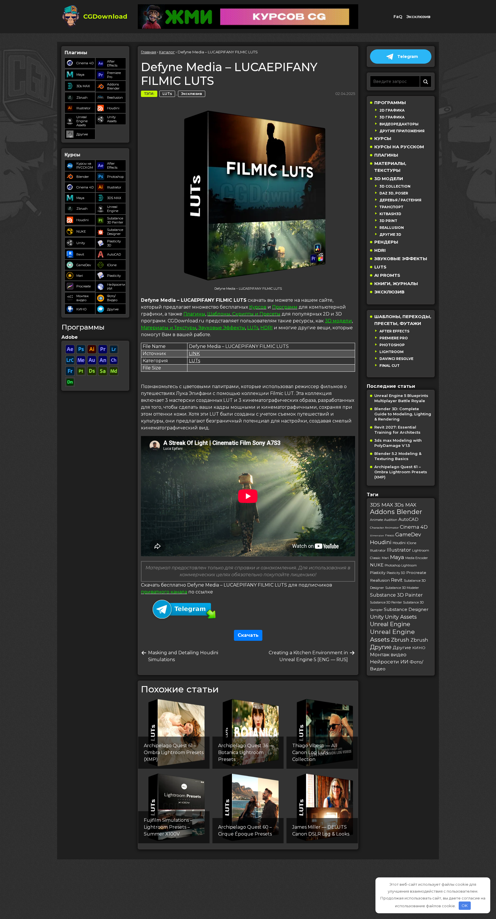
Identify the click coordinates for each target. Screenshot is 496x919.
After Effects (112, 63)
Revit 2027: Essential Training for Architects (397, 430)
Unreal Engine (112, 209)
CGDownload (105, 16)
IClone (112, 265)
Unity (80, 243)
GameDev (83, 265)
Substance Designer (115, 232)
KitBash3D (390, 214)
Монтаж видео (82, 298)
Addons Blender (113, 86)
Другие (82, 134)
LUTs (167, 93)
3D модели (338, 321)
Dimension (377, 535)
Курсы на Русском (399, 146)
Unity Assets (112, 119)
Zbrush (82, 98)
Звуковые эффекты (400, 258)
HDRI (266, 327)
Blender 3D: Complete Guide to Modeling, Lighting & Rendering (402, 413)
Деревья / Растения (400, 200)
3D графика (392, 117)
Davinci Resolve (396, 359)
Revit (80, 254)
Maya (80, 75)
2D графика (392, 110)
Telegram (407, 56)
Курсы (382, 138)
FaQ (398, 16)
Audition (390, 520)
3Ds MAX (83, 86)
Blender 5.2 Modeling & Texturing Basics (397, 456)
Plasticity (114, 276)
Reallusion (115, 98)
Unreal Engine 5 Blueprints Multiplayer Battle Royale (401, 398)
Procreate (83, 286)
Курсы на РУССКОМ (84, 165)
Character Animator (384, 527)
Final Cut (389, 365)
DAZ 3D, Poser (393, 193)
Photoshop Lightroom (401, 565)
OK (465, 905)
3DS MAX (114, 198)
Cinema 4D (85, 63)
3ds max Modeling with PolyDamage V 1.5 (398, 443)
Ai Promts (387, 275)
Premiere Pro (114, 75)
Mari (79, 276)
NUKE (81, 231)
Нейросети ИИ (116, 287)
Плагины (194, 314)
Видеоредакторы (398, 124)
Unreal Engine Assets (82, 121)
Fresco (389, 535)
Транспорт (391, 207)
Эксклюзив (418, 16)
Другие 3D (390, 234)
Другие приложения (402, 131)
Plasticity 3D (114, 243)
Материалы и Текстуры (168, 327)
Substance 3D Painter (115, 220)
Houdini (113, 108)
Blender (82, 177)
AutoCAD (114, 254)
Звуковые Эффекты (221, 327)
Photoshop (115, 177)
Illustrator (83, 108)
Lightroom (391, 352)
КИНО (81, 309)
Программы (390, 102)
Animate (376, 520)
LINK (194, 353)
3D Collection (394, 186)
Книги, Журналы (396, 283)
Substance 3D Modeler (402, 588)
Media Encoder (416, 558)
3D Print (388, 221)
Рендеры (386, 242)
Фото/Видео (112, 298)
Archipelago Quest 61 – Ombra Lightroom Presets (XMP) (400, 471)
